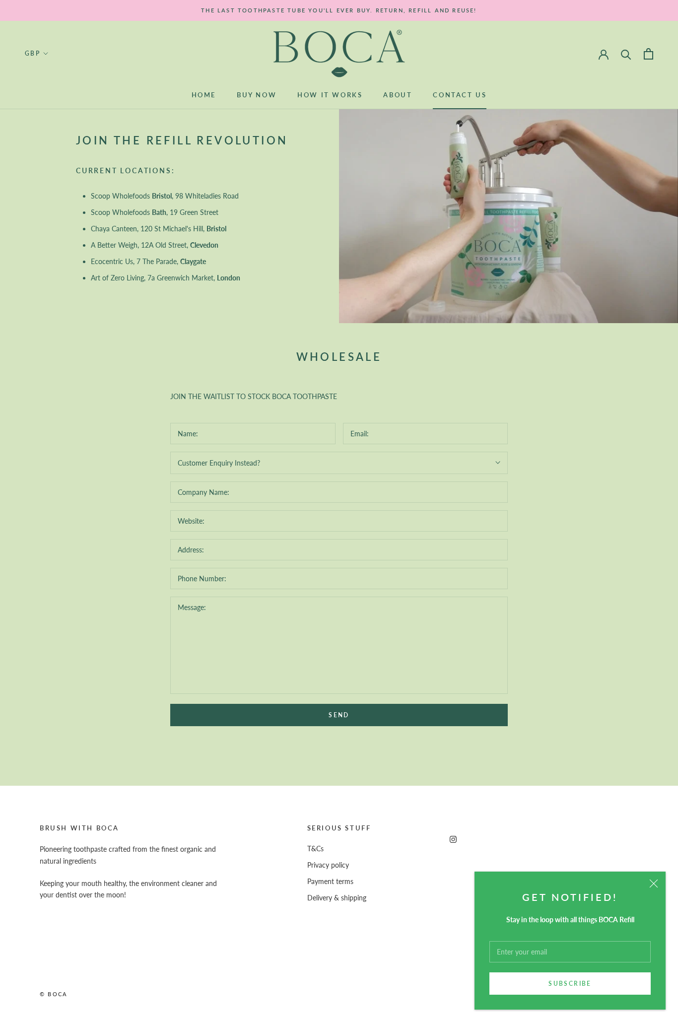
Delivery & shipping (336, 897)
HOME (204, 95)
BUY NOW (256, 95)
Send (339, 715)
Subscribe (570, 983)
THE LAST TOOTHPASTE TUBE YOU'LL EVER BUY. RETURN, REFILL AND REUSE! (338, 10)
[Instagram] (453, 838)
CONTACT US (459, 95)
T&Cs (315, 848)
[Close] (653, 883)
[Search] (626, 54)
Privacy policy (328, 865)
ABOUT (397, 95)
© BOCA (54, 994)
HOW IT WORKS (329, 95)
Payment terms (330, 881)
